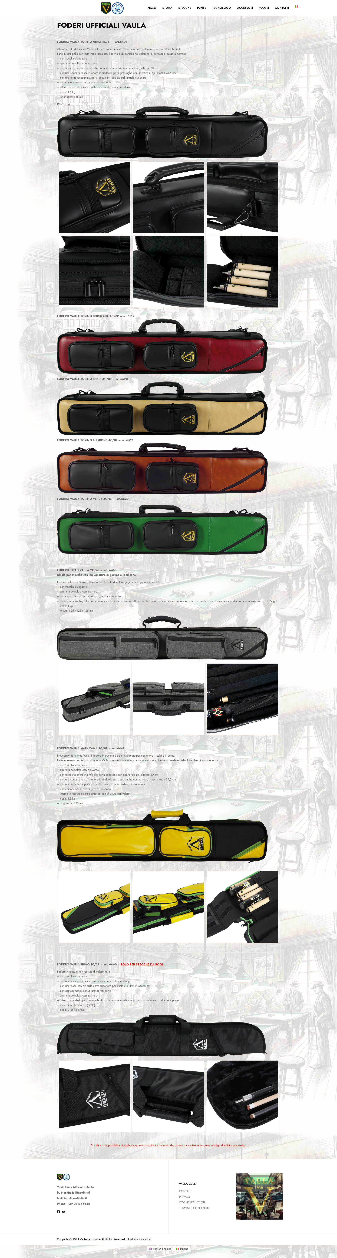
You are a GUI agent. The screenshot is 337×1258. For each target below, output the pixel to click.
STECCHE (184, 8)
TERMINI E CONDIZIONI (194, 1208)
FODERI (264, 8)
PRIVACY (184, 1197)
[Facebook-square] (58, 1211)
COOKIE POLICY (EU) (192, 1202)
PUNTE (201, 8)
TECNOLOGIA (221, 8)
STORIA (167, 8)
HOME (152, 8)
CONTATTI (282, 8)
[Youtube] (63, 1211)
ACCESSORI (245, 8)
